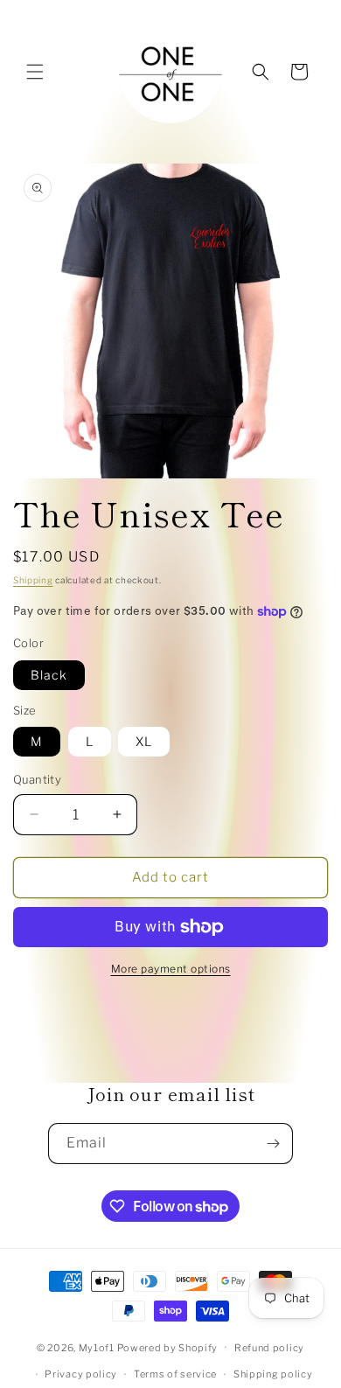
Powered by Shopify (168, 1347)
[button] (35, 71)
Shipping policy (273, 1374)
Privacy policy (81, 1374)
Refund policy (269, 1348)
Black (49, 674)
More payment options (171, 968)
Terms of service (175, 1374)
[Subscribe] (273, 1143)
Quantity (37, 779)
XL (144, 741)
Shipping (33, 580)
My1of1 (97, 1347)
